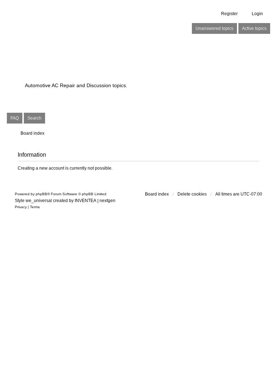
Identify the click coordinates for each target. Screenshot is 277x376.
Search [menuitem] (34, 118)
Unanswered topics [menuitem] (214, 28)
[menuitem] (21, 207)
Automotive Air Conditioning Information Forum (113, 65)
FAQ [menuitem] (14, 118)
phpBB (41, 194)
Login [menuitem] (257, 13)
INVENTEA (85, 200)
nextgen (107, 200)
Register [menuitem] (229, 13)
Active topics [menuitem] (254, 28)
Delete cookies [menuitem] (192, 194)
